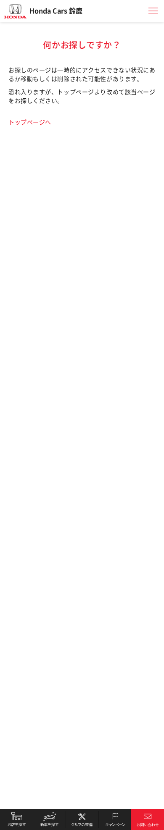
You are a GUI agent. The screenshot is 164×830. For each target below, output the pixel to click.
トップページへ (29, 122)
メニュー (153, 11)
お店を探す (16, 819)
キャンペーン (114, 819)
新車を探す (49, 819)
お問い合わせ (147, 819)
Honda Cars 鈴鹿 (55, 11)
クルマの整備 (82, 819)
